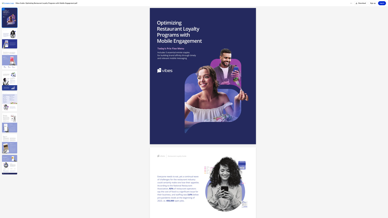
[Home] (8, 3)
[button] (9, 17)
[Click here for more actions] (351, 3)
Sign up (373, 3)
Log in (382, 3)
